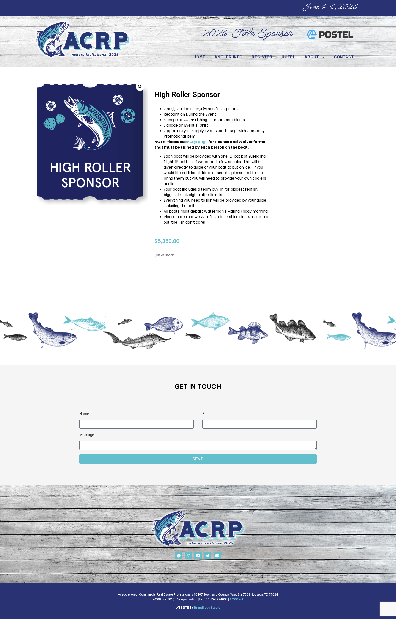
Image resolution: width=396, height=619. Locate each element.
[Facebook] (178, 555)
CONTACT (344, 57)
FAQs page (197, 141)
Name (84, 414)
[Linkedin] (198, 555)
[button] (140, 87)
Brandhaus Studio (207, 607)
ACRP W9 (236, 599)
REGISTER (262, 57)
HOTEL (288, 57)
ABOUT (312, 57)
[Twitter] (207, 555)
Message (86, 435)
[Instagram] (188, 555)
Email (207, 414)
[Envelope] (217, 555)
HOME (199, 57)
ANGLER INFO (228, 57)
